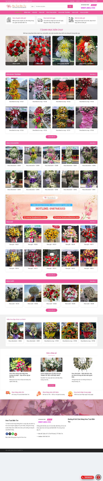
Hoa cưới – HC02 (51, 332)
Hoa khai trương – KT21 (63, 159)
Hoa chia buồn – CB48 (51, 194)
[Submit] (70, 6)
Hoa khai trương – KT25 (63, 130)
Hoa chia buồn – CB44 (32, 218)
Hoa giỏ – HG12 (89, 297)
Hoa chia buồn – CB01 (33, 369)
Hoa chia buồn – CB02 (15, 369)
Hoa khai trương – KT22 (40, 159)
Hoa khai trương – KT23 (16, 159)
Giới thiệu (72, 1)
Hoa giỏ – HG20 (32, 273)
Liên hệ (77, 1)
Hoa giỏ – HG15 (32, 297)
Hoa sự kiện (84, 12)
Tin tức (82, 1)
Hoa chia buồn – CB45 (14, 218)
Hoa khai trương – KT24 (87, 130)
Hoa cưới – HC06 (33, 332)
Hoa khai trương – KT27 (16, 130)
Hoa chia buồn (51, 12)
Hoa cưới (75, 12)
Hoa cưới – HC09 (89, 332)
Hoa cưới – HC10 (14, 332)
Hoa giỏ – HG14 (51, 297)
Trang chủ (18, 12)
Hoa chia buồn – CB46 (88, 194)
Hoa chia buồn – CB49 (32, 194)
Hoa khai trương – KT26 (40, 130)
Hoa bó (34, 12)
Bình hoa (27, 12)
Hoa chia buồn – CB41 (88, 218)
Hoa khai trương (64, 12)
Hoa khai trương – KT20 (87, 159)
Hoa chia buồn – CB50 (14, 194)
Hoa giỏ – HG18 (70, 273)
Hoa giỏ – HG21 (14, 273)
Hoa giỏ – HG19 (51, 273)
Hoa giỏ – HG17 (89, 273)
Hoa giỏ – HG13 (70, 297)
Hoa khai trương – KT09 (51, 369)
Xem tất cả (92, 103)
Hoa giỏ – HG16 (14, 297)
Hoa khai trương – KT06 (88, 369)
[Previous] (4, 29)
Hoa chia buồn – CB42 (70, 218)
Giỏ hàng (88, 1)
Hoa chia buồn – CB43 (51, 218)
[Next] (98, 29)
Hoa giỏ (41, 12)
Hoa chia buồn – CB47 (70, 194)
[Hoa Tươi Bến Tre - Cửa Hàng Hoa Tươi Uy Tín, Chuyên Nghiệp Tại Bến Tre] (17, 6)
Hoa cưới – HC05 (70, 332)
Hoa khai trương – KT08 (70, 369)
